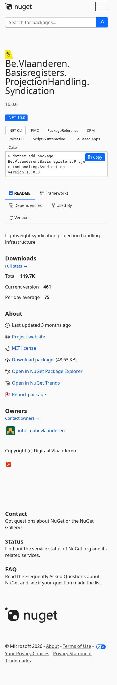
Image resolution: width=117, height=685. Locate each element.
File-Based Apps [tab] (87, 138)
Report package (29, 394)
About (52, 646)
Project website (28, 337)
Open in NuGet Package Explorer (47, 371)
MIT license (24, 348)
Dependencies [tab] (27, 205)
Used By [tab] (63, 205)
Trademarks (18, 661)
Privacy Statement (72, 653)
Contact (16, 514)
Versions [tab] (22, 217)
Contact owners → (22, 418)
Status (14, 541)
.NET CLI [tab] (15, 130)
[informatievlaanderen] (10, 431)
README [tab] (22, 193)
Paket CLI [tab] (16, 138)
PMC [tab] (35, 130)
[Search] (102, 22)
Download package (32, 360)
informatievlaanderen (41, 430)
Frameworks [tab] (56, 193)
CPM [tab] (91, 130)
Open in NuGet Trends (36, 383)
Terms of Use (77, 646)
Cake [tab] (13, 147)
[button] (95, 157)
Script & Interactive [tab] (49, 138)
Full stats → (16, 266)
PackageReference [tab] (62, 130)
